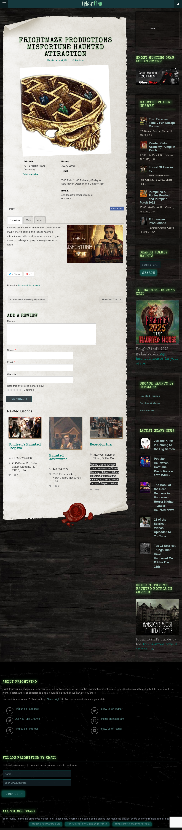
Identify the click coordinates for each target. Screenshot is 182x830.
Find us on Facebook (27, 708)
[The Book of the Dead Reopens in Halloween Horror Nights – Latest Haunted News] (145, 492)
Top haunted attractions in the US (87, 824)
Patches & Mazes (150, 403)
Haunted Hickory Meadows (28, 299)
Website (11, 374)
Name (11, 350)
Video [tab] (40, 220)
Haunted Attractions (29, 285)
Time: (64, 170)
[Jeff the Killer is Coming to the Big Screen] (145, 447)
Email (11, 362)
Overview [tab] (15, 220)
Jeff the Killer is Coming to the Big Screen (164, 445)
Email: (65, 190)
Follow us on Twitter (111, 708)
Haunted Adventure (58, 457)
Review (11, 321)
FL (66, 60)
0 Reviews (78, 60)
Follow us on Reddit (111, 728)
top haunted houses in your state (157, 359)
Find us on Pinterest (26, 728)
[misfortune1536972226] (95, 244)
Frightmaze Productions (157, 221)
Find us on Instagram (112, 718)
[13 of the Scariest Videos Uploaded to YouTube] (145, 526)
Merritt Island (55, 60)
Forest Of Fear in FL (161, 169)
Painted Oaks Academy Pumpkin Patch (162, 147)
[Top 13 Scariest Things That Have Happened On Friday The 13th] (145, 552)
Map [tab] (28, 220)
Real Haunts (147, 410)
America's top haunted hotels (132, 824)
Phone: (65, 161)
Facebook (118, 208)
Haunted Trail (110, 299)
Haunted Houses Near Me (45, 824)
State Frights (54, 699)
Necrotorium (101, 445)
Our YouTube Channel (27, 718)
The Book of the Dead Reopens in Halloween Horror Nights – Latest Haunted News (164, 497)
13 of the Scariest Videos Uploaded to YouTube (162, 528)
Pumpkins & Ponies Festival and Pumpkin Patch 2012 (155, 197)
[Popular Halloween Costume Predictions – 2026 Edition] (145, 465)
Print (12, 208)
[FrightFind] (92, 4)
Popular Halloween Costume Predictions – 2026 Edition (163, 467)
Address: (28, 161)
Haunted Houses (150, 395)
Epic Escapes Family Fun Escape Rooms (162, 123)
